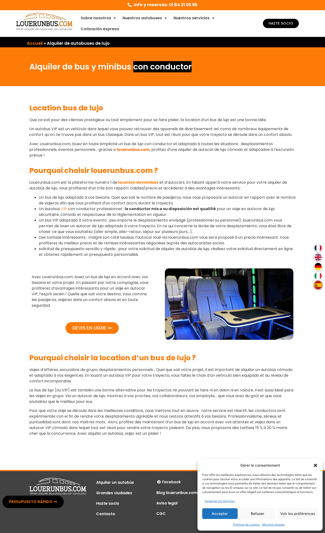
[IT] (318, 276)
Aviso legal (166, 503)
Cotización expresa (100, 29)
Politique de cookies (246, 524)
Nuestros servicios (191, 18)
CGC (161, 513)
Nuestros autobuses (142, 18)
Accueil (35, 43)
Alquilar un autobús (115, 482)
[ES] (318, 285)
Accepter (220, 513)
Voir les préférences (297, 513)
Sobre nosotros (96, 18)
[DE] (318, 266)
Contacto (105, 514)
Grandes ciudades (114, 493)
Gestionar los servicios (220, 501)
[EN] (318, 257)
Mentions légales (273, 524)
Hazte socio (107, 503)
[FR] (318, 248)
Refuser (257, 513)
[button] (315, 465)
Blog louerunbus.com (176, 492)
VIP (64, 209)
